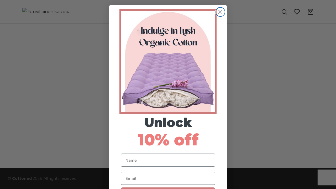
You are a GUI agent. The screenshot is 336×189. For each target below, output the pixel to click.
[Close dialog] (220, 12)
